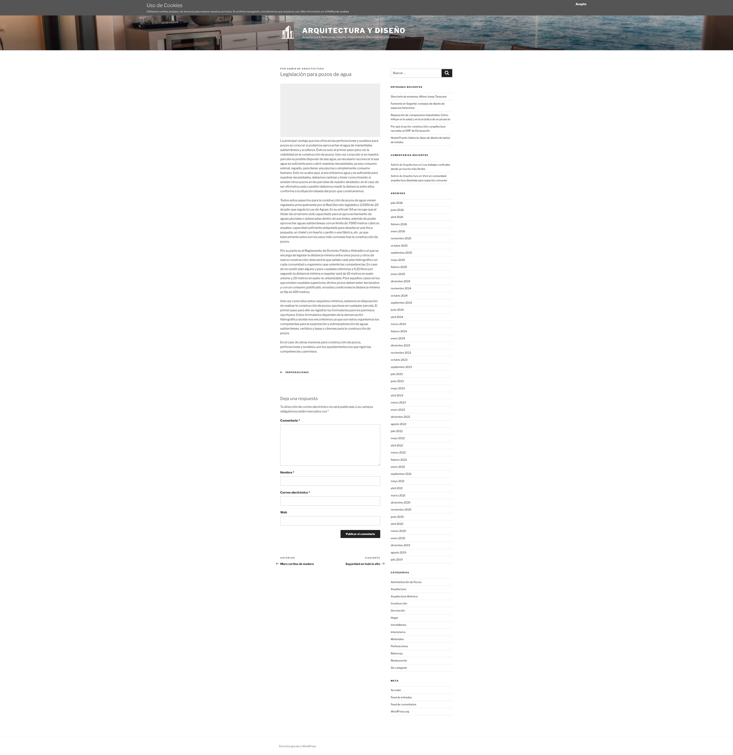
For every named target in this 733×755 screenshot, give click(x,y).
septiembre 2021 (401, 473)
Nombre (287, 472)
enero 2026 (398, 231)
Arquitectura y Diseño (353, 30)
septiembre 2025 (401, 252)
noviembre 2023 (401, 352)
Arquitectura (398, 589)
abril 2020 (397, 523)
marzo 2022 (398, 452)
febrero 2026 (399, 224)
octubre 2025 (399, 245)
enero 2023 (398, 409)
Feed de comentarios (403, 704)
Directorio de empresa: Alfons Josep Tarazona (418, 96)
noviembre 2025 (401, 238)
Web (283, 512)
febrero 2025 (399, 267)
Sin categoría (399, 667)
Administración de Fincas (406, 582)
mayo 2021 (397, 481)
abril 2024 (397, 317)
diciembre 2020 (400, 502)
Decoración (398, 610)
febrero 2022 (399, 459)
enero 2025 (398, 274)
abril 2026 (397, 217)
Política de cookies (338, 11)
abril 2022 (397, 445)
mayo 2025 (398, 259)
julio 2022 (397, 431)
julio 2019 (397, 559)
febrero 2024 (399, 331)
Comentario (290, 420)
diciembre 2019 (400, 545)
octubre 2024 (399, 295)
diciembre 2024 (400, 281)
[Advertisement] (330, 110)
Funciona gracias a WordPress (297, 746)
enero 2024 (398, 338)
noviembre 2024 (401, 288)
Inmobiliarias (398, 624)
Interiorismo (398, 632)
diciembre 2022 (400, 416)
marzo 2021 (398, 495)
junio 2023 (397, 381)
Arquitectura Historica (404, 596)
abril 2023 (397, 395)
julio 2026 (397, 202)
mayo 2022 (398, 438)
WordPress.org (400, 711)
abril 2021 (397, 488)
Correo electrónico (295, 492)
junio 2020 (397, 516)
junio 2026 (397, 209)
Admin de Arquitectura (305, 68)
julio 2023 (397, 374)
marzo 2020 (398, 530)
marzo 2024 (398, 324)
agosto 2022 (398, 424)
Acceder (396, 690)
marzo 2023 (398, 402)
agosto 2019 (398, 552)
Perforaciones (297, 372)
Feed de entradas (401, 697)
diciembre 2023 (400, 345)
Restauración (399, 660)
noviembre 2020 (401, 509)
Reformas (397, 653)
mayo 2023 (398, 388)
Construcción (399, 603)
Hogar (394, 617)
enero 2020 (398, 538)
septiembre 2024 (401, 302)
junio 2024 (397, 309)
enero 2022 (398, 466)
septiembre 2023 (401, 367)
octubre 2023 (399, 359)
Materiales (397, 639)
